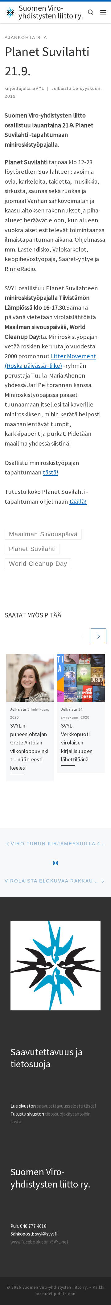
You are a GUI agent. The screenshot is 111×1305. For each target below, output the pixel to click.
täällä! (78, 502)
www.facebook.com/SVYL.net (39, 1242)
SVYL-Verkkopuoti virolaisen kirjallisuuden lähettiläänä (76, 742)
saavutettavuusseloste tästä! (66, 1106)
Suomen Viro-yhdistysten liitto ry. (55, 1287)
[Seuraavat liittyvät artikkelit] (98, 636)
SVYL (38, 88)
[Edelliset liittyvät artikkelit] (82, 636)
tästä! (50, 472)
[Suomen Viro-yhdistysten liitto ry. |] (10, 12)
